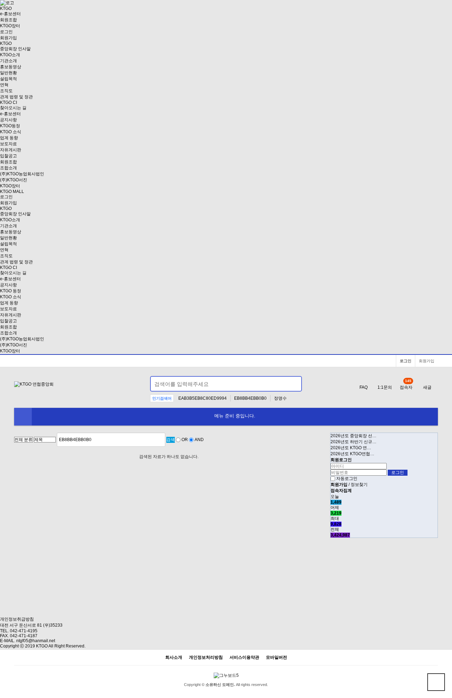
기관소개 (8, 60)
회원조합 (8, 19)
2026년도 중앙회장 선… (353, 435)
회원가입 (8, 37)
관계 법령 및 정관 (16, 96)
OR (185, 439)
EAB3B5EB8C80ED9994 (202, 398)
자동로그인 (346, 478)
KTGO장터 (10, 350)
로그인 (6, 31)
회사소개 (173, 657)
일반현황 (8, 72)
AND (199, 439)
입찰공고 (8, 155)
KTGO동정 (10, 125)
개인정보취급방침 (17, 619)
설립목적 (8, 78)
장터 (10, 25)
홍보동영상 (10, 66)
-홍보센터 (10, 13)
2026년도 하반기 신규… (353, 441)
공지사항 (8, 119)
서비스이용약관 (244, 657)
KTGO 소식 (10, 131)
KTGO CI (8, 102)
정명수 (280, 398)
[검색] (292, 384)
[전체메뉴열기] (23, 417)
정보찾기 (359, 484)
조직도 (6, 90)
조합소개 (8, 167)
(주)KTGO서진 (13, 179)
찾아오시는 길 (13, 107)
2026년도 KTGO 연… (351, 447)
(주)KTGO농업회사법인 (22, 173)
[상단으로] (436, 682)
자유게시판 (10, 149)
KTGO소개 (10, 54)
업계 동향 (9, 137)
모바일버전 (276, 657)
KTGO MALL (12, 191)
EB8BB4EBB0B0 (250, 398)
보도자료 (8, 143)
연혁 (4, 84)
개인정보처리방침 (206, 657)
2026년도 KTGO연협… (352, 453)
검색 (170, 439)
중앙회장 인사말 (15, 48)
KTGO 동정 (10, 290)
